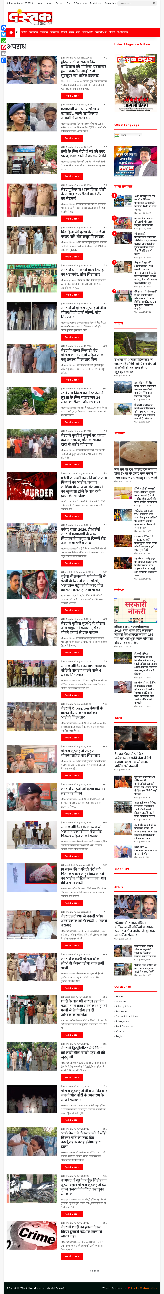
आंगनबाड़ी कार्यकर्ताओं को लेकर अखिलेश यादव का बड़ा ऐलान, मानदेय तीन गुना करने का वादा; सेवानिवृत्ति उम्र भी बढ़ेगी (145, 244)
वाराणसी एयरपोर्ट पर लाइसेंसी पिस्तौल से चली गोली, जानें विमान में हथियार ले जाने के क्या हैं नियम (145, 809)
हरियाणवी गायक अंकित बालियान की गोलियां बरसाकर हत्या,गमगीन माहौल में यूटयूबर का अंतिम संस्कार (83, 69)
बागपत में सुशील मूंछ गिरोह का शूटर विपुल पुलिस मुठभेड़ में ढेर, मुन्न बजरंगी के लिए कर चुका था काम (84, 1187)
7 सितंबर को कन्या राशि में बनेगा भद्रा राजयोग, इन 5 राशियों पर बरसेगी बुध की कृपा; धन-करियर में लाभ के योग (145, 519)
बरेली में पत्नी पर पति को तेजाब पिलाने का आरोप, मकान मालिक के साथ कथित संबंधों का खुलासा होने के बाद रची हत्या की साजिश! (84, 487)
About (49, 3)
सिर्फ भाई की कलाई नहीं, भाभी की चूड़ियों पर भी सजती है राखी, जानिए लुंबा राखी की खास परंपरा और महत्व (145, 495)
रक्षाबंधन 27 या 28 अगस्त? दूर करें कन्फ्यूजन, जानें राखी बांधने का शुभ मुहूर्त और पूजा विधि (145, 543)
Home (40, 3)
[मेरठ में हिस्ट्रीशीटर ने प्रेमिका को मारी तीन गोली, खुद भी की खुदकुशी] (32, 1056)
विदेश (24, 32)
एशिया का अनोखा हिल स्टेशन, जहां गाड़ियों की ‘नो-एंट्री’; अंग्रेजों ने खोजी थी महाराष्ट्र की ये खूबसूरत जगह (135, 366)
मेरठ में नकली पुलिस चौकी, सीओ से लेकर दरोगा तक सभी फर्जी (82, 963)
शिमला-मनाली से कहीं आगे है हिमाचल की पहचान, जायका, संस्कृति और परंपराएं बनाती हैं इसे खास (144, 411)
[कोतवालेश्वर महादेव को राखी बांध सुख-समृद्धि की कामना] (123, 223)
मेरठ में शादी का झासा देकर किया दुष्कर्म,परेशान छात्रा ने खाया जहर (81, 1232)
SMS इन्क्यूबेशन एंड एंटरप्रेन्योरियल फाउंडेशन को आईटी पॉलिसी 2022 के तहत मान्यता (145, 203)
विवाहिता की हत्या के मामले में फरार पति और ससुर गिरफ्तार (83, 234)
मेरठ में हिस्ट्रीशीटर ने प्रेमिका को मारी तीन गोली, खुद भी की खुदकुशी (83, 1053)
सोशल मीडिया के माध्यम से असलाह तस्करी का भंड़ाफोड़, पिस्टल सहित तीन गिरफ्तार (81, 831)
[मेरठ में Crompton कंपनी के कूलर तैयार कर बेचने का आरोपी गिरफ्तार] (32, 716)
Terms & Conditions (77, 3)
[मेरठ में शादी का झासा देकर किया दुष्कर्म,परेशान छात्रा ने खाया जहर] (32, 1235)
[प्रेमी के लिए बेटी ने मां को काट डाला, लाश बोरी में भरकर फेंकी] (32, 159)
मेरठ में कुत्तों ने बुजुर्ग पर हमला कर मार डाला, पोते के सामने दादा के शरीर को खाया (83, 440)
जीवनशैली (87, 32)
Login (119, 1036)
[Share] (4, 60)
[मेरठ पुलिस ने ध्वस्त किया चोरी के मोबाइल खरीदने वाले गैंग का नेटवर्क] (32, 200)
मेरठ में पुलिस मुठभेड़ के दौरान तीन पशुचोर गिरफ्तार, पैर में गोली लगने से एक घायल (83, 628)
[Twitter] (4, 34)
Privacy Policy (123, 1006)
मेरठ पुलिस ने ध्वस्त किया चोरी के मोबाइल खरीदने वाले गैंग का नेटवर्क (83, 194)
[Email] (4, 53)
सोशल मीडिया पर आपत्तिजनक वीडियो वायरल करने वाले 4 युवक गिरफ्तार (83, 670)
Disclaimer (95, 3)
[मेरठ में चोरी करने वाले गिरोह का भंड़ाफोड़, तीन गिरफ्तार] (32, 278)
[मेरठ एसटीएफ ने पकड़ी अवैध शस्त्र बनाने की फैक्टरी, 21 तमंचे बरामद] (32, 924)
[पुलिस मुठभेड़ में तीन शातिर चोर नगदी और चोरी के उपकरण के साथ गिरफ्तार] (32, 1099)
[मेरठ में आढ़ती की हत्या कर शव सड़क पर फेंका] (32, 797)
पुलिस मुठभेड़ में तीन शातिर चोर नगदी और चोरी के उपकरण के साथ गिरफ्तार (84, 1095)
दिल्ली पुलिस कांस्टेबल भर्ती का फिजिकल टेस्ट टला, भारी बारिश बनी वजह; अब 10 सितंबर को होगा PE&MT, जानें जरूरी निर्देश (145, 664)
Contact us (110, 3)
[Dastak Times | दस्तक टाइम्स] (30, 17)
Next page (94, 1270)
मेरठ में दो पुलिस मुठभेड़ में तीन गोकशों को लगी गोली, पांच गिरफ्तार (83, 312)
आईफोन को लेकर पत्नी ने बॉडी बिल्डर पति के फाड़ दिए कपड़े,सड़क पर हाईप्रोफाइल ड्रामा (84, 1140)
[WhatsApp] (4, 41)
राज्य (71, 32)
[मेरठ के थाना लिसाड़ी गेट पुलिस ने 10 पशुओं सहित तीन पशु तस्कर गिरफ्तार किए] (32, 358)
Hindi (122, 135)
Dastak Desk (69, 473)
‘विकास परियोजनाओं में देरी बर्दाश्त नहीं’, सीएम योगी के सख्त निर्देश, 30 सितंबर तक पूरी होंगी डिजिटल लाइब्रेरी (145, 300)
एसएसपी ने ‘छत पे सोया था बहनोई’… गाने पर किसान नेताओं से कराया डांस (80, 113)
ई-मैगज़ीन (122, 32)
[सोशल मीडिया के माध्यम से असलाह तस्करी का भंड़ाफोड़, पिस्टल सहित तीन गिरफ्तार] (32, 835)
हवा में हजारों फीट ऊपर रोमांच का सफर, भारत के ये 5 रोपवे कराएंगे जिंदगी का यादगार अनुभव (145, 389)
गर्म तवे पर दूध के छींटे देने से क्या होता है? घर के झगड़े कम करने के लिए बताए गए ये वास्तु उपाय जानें (135, 473)
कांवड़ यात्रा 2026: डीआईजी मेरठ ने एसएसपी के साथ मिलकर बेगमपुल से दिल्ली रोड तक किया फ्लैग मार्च (83, 536)
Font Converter (124, 1026)
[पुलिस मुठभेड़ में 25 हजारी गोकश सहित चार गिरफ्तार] (32, 759)
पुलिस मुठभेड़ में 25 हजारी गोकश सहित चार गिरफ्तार (80, 753)
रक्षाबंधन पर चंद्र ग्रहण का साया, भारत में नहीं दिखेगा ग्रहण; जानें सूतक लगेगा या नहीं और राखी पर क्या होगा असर (145, 567)
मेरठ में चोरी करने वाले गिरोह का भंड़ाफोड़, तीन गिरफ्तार (82, 272)
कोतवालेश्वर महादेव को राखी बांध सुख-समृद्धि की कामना (144, 222)
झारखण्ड (54, 32)
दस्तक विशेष (101, 32)
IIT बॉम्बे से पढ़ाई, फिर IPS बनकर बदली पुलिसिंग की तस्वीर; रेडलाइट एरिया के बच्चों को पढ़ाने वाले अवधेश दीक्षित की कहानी (145, 693)
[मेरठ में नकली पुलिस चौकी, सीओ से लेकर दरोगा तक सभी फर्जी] (32, 967)
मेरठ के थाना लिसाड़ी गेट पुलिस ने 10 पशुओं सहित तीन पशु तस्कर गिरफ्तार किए (82, 355)
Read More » (72, 95)
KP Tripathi (68, 57)
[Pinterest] (4, 47)
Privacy (59, 3)
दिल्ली (64, 32)
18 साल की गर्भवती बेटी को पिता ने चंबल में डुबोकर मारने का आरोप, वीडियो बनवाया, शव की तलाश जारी (83, 876)
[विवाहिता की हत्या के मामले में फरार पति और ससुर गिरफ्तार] (32, 240)
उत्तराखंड (44, 32)
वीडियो (112, 32)
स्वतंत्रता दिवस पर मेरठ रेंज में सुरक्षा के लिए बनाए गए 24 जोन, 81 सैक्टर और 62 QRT (82, 397)
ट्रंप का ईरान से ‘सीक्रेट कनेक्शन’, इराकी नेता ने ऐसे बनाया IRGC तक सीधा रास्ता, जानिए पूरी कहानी (133, 760)
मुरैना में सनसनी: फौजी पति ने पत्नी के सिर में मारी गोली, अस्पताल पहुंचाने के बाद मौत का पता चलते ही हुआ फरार (83, 583)
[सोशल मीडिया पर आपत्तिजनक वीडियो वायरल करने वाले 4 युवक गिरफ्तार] (32, 674)
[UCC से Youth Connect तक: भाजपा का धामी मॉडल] (123, 851)
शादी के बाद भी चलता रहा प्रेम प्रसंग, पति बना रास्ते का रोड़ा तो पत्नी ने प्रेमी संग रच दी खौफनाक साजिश (84, 1008)
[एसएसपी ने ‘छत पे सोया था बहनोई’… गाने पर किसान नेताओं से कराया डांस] (32, 117)
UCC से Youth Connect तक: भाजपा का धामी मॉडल (145, 850)
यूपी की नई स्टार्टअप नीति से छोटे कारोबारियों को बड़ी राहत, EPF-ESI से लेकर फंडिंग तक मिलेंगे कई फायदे (145, 786)
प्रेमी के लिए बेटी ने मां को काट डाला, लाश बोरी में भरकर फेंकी (83, 153)
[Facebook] (4, 28)
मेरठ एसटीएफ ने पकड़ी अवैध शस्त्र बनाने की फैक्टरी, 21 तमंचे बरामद (84, 921)
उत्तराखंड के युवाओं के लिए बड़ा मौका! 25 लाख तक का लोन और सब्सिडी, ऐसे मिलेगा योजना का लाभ (145, 831)
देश (17, 32)
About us (121, 1001)
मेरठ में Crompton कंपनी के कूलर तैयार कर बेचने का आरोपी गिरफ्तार (82, 713)
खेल (78, 32)
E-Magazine (122, 1021)
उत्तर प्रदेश (33, 32)
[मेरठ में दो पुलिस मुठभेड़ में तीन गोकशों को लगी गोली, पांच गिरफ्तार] (32, 316)
